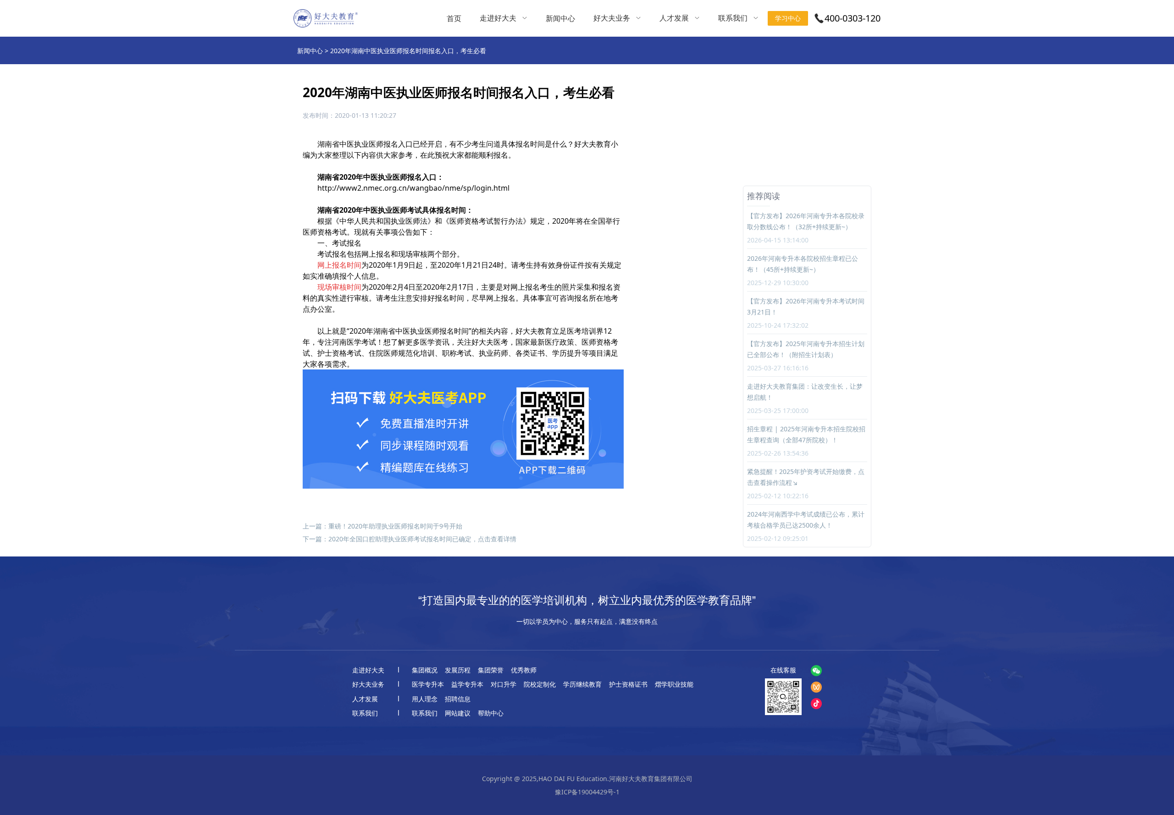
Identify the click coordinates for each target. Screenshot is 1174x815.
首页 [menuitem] (454, 18)
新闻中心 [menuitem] (560, 18)
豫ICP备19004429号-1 (587, 791)
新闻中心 (310, 50)
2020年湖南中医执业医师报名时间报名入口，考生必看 (408, 50)
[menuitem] (504, 18)
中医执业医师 (361, 144)
